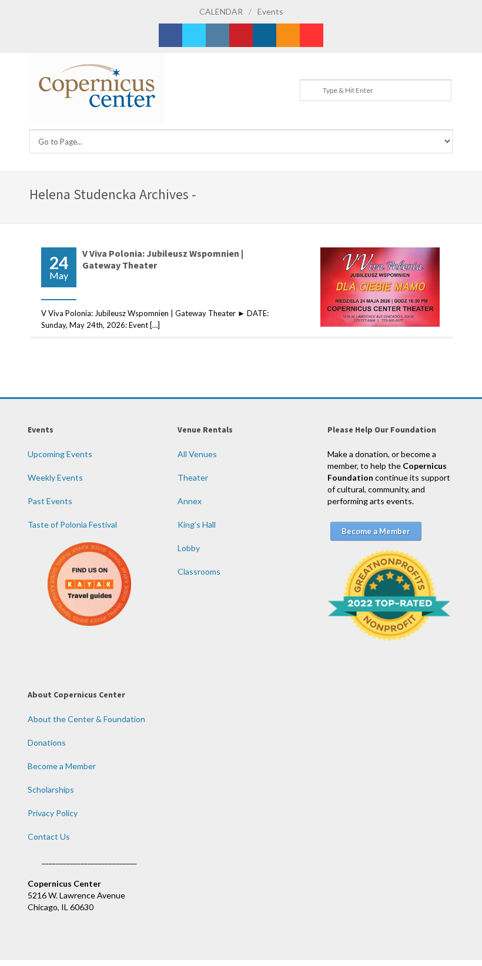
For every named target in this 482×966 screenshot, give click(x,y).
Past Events (50, 501)
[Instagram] (217, 35)
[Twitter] (194, 35)
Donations (47, 742)
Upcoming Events (60, 454)
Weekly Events (55, 477)
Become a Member (62, 766)
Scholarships (51, 789)
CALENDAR (221, 11)
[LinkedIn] (264, 35)
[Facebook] (170, 35)
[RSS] (288, 35)
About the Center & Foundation (86, 719)
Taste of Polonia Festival (72, 524)
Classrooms (199, 571)
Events (270, 11)
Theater (193, 477)
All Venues (197, 454)
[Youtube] (311, 35)
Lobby (189, 548)
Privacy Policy (53, 813)
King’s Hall (197, 524)
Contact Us (49, 836)
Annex (190, 501)
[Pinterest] (241, 35)
